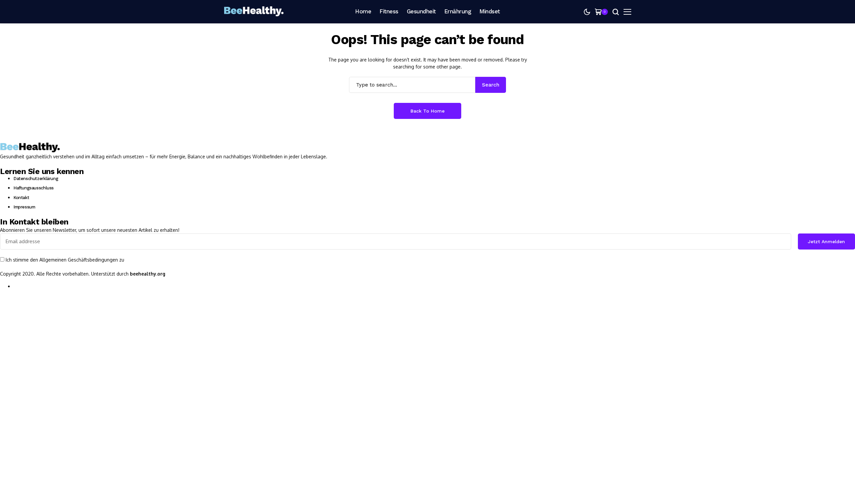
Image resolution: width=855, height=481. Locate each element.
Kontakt (21, 197)
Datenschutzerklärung (35, 178)
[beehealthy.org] (254, 11)
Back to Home (427, 111)
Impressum (24, 206)
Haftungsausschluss (33, 187)
